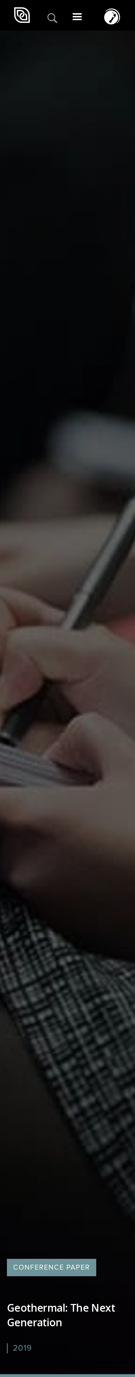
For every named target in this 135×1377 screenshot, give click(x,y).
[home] (23, 15)
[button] (77, 18)
